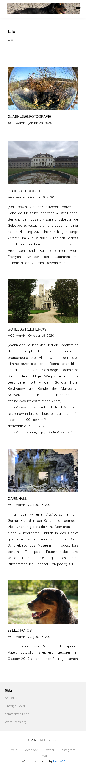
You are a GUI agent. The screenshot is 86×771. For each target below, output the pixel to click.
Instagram (68, 749)
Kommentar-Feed (17, 714)
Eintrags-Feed (15, 706)
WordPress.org (15, 722)
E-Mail (43, 755)
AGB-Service (49, 740)
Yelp (14, 749)
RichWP (59, 761)
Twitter (49, 749)
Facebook (31, 749)
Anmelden (12, 698)
